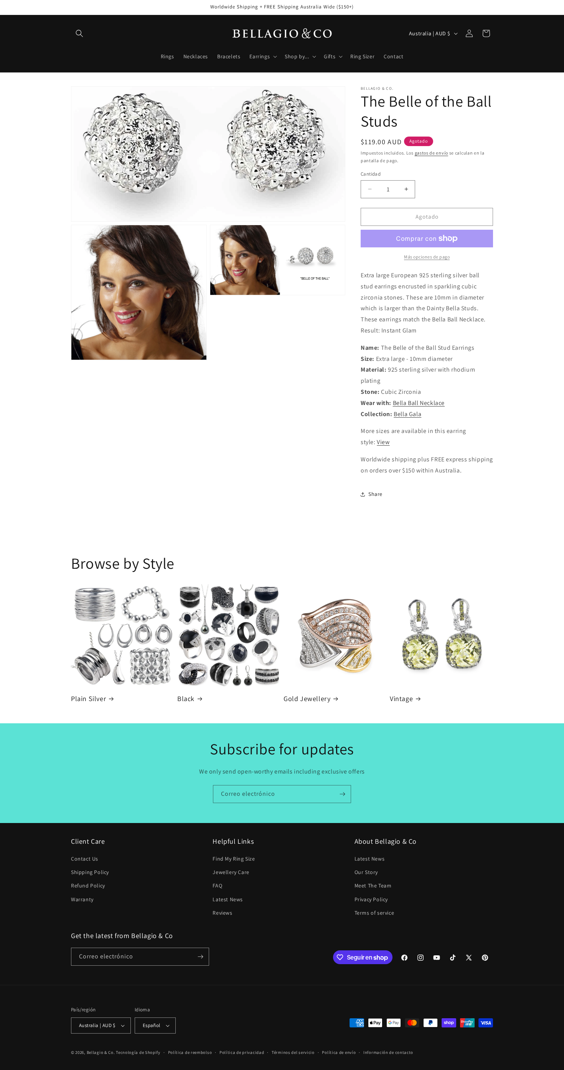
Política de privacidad (241, 1052)
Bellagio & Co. (101, 1052)
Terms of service (374, 912)
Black (186, 698)
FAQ (217, 885)
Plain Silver (88, 698)
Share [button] (375, 494)
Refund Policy (88, 885)
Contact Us (84, 858)
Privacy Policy (371, 899)
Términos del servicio (293, 1052)
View (383, 442)
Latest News (228, 899)
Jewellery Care (231, 872)
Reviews (222, 912)
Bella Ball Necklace (419, 403)
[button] (79, 33)
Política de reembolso (190, 1052)
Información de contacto (388, 1052)
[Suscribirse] (342, 794)
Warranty (82, 899)
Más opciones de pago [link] (427, 257)
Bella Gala (407, 414)
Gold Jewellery (307, 698)
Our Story (366, 872)
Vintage (401, 698)
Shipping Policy (90, 872)
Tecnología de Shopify (138, 1052)
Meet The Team (373, 885)
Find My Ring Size (234, 858)
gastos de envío (432, 153)
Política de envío (339, 1052)
